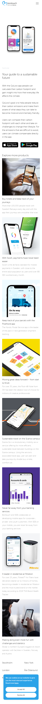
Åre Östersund (30, 670)
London (6, 670)
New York (28, 663)
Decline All (21, 695)
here (16, 683)
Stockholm (7, 663)
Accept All (21, 689)
